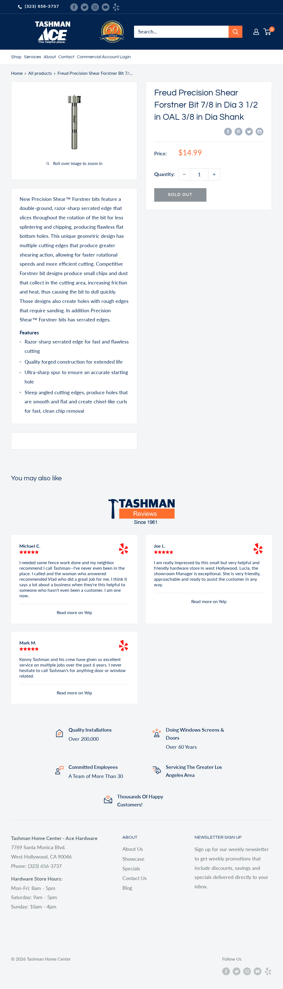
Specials (131, 868)
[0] (267, 31)
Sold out (180, 195)
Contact (66, 57)
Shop (16, 57)
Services (32, 57)
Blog (127, 888)
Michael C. (29, 545)
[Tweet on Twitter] (249, 131)
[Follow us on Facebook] (74, 6)
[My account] (256, 32)
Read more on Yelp (74, 612)
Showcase (133, 859)
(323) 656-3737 (42, 6)
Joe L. (159, 545)
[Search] (235, 32)
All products (40, 73)
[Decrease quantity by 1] (184, 174)
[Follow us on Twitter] (84, 6)
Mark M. (27, 642)
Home (17, 73)
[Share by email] (259, 131)
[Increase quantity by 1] (214, 174)
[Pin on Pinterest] (238, 131)
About (50, 57)
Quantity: (164, 174)
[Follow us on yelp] (116, 6)
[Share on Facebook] (228, 131)
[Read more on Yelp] (123, 548)
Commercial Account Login (104, 57)
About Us (132, 849)
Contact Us (134, 878)
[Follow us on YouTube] (105, 6)
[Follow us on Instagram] (95, 6)
